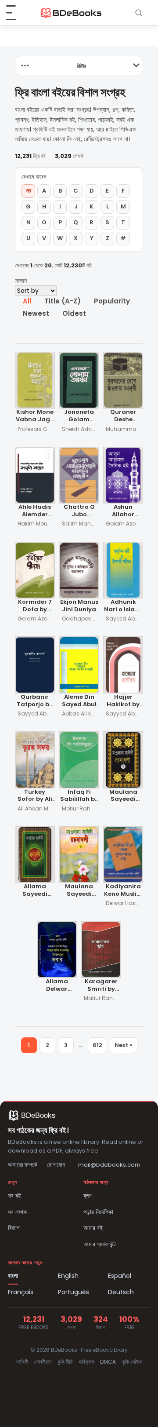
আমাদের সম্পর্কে (22, 1165)
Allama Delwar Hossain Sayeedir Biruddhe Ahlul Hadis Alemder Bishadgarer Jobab (57, 985)
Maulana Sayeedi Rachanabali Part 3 (79, 890)
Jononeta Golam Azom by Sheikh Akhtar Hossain (79, 416)
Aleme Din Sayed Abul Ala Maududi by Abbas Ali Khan (79, 701)
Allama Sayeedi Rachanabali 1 (34, 890)
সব (28, 190)
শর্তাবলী (22, 1361)
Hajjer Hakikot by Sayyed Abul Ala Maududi (123, 701)
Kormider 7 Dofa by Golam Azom (35, 606)
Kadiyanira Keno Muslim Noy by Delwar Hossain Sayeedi (123, 890)
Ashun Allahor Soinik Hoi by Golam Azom (123, 511)
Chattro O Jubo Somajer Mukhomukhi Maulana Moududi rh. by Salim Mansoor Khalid (79, 511)
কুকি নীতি (65, 1361)
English (68, 1275)
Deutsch (121, 1292)
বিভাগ (14, 1227)
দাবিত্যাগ (86, 1361)
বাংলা (13, 1275)
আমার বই (93, 1227)
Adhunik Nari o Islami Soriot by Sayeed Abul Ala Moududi (123, 606)
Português (73, 1292)
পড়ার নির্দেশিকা (98, 1212)
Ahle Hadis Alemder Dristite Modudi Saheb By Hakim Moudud (34, 511)
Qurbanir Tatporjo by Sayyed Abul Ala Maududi (35, 701)
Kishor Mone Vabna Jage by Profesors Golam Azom (35, 416)
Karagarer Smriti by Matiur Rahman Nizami (101, 985)
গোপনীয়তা (42, 1361)
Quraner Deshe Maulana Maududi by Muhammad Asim (123, 416)
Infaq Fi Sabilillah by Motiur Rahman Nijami (79, 796)
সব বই (14, 1195)
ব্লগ (87, 1195)
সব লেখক (17, 1212)
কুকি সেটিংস (132, 1361)
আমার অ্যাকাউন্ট (99, 1244)
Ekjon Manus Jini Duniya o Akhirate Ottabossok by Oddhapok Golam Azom (79, 606)
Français (20, 1292)
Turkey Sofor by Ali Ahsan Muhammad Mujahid (34, 796)
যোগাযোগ (56, 1165)
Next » (124, 1045)
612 (97, 1045)
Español (119, 1275)
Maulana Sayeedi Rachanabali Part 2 (123, 796)
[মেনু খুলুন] (15, 12)
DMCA (108, 1361)
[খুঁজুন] (138, 12)
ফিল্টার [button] (81, 65)
